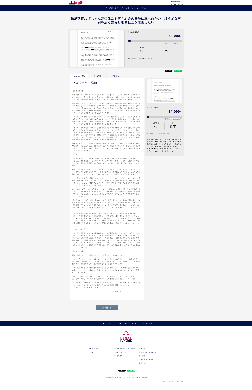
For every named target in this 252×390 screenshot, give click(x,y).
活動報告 (116, 76)
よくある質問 (147, 324)
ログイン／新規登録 (177, 4)
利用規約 (142, 356)
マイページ (92, 352)
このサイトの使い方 (139, 8)
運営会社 (142, 348)
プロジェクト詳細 (79, 76)
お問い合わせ (143, 363)
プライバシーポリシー (146, 359)
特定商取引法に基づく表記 (147, 352)
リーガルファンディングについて (117, 8)
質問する (106, 307)
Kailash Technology (176, 381)
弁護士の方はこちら (177, 2)
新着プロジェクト (94, 348)
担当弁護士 (97, 76)
